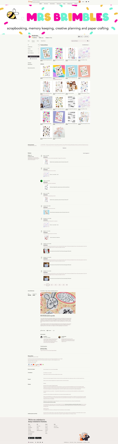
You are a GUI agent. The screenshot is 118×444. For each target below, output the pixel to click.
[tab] (33, 45)
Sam (44, 155)
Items (29, 40)
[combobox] (55, 2)
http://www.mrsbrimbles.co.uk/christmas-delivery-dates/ (73, 404)
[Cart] (88, 2)
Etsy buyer (45, 218)
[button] (80, 36)
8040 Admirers (30, 64)
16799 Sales (29, 62)
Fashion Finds (59, 3)
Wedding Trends (69, 3)
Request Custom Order (34, 56)
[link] (44, 285)
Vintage (64, 3)
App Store (31, 438)
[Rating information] (32, 37)
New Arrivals (46, 3)
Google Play (38, 438)
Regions (88, 442)
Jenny (44, 168)
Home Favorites (52, 3)
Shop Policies (43, 40)
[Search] (79, 2)
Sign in (83, 1)
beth (44, 193)
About (38, 40)
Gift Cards (75, 3)
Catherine (44, 243)
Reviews (33, 40)
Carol (44, 180)
